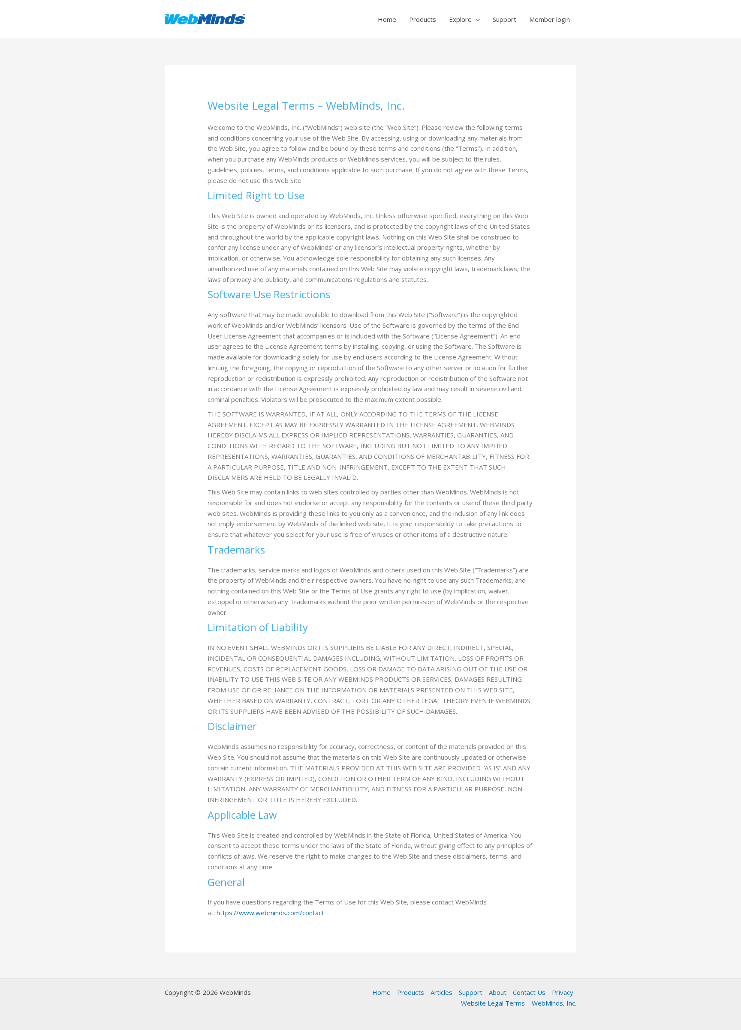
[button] (476, 19)
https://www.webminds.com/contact (270, 912)
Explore (460, 19)
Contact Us (529, 992)
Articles (441, 992)
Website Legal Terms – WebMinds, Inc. (518, 1003)
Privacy (562, 992)
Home (387, 19)
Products (422, 19)
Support (504, 19)
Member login (549, 19)
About (497, 992)
